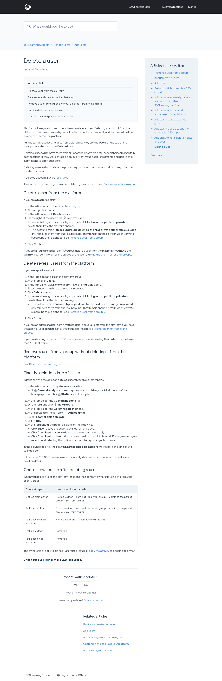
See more (156, 155)
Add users (80, 44)
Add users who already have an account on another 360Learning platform (172, 101)
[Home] (28, 7)
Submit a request (172, 6)
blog (46, 559)
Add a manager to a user (97, 650)
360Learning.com (139, 6)
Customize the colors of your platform (106, 643)
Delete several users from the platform (50, 97)
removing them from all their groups (110, 254)
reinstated (62, 177)
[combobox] (70, 26)
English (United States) (74, 675)
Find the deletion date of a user (46, 110)
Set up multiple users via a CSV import (172, 90)
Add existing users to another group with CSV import (171, 130)
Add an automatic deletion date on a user (173, 139)
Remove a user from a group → (87, 237)
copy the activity (99, 550)
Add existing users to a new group (103, 637)
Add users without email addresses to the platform (170, 112)
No (86, 585)
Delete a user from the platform (46, 90)
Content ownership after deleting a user (51, 116)
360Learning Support (36, 44)
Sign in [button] (192, 6)
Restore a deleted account (99, 624)
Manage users (61, 44)
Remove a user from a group (119, 184)
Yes (75, 585)
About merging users (166, 78)
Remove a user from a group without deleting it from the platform (65, 103)
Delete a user (163, 146)
